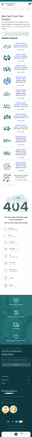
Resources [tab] (5, 380)
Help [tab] (3, 383)
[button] (3, 4)
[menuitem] (12, 428)
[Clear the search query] (26, 33)
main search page (18, 26)
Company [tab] (5, 376)
